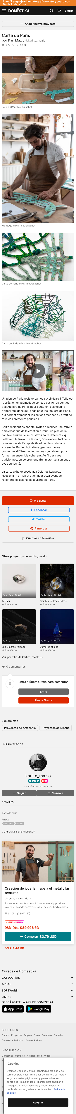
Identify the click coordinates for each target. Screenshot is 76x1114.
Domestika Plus (33, 1040)
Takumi (6, 601)
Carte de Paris (9, 813)
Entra (43, 691)
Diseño (19, 823)
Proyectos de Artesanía (20, 728)
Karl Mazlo (26, 40)
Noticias (31, 1055)
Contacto (20, 1055)
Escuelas (58, 1035)
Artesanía (8, 823)
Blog (39, 1055)
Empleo (28, 1035)
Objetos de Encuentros (53, 601)
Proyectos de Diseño (56, 728)
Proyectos (16, 1035)
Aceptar (38, 1102)
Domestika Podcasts (12, 1040)
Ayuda (47, 1055)
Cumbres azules (49, 646)
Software (10, 990)
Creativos (47, 1035)
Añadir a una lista (14, 947)
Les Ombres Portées (13, 646)
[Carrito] (59, 10)
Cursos (5, 1035)
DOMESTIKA (19, 10)
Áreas (6, 984)
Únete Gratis (43, 700)
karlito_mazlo (37, 556)
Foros (37, 1035)
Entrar (69, 10)
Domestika (7, 1055)
